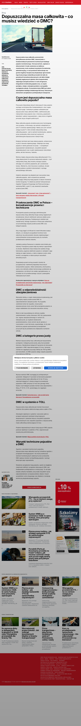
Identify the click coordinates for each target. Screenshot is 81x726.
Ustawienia (37, 368)
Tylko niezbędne (22, 368)
